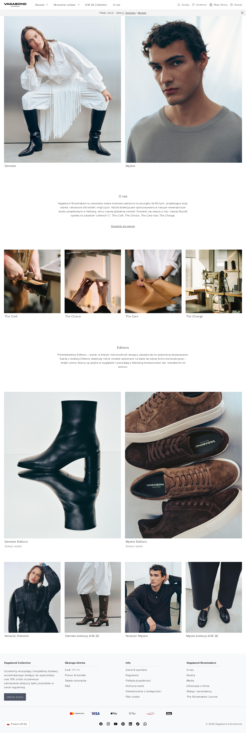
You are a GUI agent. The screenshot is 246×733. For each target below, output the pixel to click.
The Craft (11, 316)
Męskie (142, 13)
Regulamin (132, 675)
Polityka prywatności (138, 680)
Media (190, 680)
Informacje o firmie (198, 686)
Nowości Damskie (17, 636)
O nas (190, 670)
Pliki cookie (133, 696)
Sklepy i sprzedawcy (199, 691)
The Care (132, 316)
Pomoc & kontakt (75, 675)
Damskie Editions (16, 541)
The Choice (73, 316)
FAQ (67, 686)
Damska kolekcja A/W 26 (82, 636)
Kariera (191, 675)
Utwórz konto (15, 697)
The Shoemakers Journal (202, 696)
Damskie (130, 13)
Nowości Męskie (137, 636)
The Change (194, 316)
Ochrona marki (135, 686)
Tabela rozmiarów (76, 680)
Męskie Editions (136, 541)
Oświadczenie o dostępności (143, 691)
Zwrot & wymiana (136, 670)
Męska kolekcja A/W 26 (202, 636)
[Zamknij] (242, 12)
